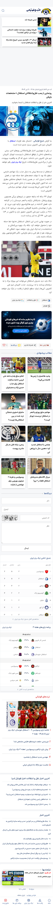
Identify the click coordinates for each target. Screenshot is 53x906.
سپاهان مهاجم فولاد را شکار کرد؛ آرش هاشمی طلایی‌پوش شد (27, 785)
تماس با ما (22, 889)
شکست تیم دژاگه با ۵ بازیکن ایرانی (35, 765)
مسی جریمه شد (31, 20)
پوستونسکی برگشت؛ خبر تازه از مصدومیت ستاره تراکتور (29, 858)
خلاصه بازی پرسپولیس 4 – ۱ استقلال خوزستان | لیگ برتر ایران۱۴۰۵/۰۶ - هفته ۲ (28, 732)
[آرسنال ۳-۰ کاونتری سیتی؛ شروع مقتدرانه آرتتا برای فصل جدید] (44, 42)
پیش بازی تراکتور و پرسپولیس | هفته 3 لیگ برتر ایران (28, 749)
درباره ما (31, 889)
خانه (49, 903)
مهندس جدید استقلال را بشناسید (36, 757)
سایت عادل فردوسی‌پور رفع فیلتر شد (35, 839)
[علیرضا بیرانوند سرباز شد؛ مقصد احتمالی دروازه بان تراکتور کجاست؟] (44, 31)
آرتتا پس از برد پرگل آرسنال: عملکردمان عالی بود (32, 853)
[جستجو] (3, 10)
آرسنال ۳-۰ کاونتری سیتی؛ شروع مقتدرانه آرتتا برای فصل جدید (21, 41)
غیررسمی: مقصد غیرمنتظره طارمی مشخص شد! (31, 741)
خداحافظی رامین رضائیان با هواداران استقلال (33, 799)
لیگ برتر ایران (28, 903)
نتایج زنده (5, 903)
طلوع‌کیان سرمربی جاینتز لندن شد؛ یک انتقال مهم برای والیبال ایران (25, 843)
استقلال (12, 141)
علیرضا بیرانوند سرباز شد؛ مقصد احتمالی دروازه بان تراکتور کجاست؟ (22, 31)
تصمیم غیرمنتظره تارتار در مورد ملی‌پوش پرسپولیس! (30, 789)
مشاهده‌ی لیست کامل (26, 689)
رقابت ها (40, 903)
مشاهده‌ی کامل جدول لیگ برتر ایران (26, 619)
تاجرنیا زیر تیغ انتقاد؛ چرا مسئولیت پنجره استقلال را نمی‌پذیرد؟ (27, 794)
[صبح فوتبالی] (35, 10)
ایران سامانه (21, 895)
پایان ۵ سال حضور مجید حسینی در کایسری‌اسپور (31, 848)
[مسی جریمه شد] (44, 21)
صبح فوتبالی (38, 141)
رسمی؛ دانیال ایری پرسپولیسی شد (36, 804)
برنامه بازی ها (17, 903)
